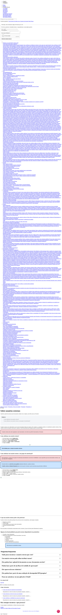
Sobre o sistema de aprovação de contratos (42, 267)
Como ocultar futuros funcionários (47, 273)
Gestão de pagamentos (7, 219)
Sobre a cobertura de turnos (32, 155)
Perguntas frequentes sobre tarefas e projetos (11, 178)
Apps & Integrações (7, 356)
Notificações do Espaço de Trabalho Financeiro (12, 384)
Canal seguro (5, 304)
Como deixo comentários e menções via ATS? (38, 252)
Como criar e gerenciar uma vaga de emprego (46, 253)
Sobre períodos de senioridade (8, 146)
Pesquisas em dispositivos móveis (24, 311)
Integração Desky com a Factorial (39, 363)
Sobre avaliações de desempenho (19, 297)
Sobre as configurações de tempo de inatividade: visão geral (14, 143)
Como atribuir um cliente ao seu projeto (10, 173)
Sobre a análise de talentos (30, 297)
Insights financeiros (6, 205)
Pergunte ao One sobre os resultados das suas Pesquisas (13, 93)
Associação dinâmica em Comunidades (15, 314)
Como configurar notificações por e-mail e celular (46, 58)
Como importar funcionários (40, 51)
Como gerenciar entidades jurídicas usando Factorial (13, 45)
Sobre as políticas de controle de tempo (49, 110)
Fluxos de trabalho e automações (9, 290)
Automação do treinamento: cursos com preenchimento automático (15, 335)
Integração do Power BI (50, 363)
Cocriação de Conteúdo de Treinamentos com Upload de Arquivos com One (17, 85)
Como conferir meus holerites (29, 230)
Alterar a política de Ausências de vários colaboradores (45, 149)
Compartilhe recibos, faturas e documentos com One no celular (15, 99)
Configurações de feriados (39, 121)
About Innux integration (20, 360)
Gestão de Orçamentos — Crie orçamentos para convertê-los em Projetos (17, 185)
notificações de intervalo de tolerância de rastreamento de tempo (15, 380)
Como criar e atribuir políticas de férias (33, 143)
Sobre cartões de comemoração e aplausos (22, 313)
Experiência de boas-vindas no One (9, 89)
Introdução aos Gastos (7, 212)
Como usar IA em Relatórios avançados (46, 234)
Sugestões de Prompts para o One (9, 90)
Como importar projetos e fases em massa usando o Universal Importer (16, 184)
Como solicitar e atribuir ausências (20, 133)
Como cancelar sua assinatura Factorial (10, 397)
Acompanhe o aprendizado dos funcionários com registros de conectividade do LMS (19, 340)
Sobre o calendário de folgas (8, 133)
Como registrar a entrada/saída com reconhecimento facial (48, 111)
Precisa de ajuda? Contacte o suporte (10, 401)
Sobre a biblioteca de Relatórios (22, 235)
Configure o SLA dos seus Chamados (10, 394)
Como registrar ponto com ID (13, 114)
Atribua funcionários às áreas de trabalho (45, 277)
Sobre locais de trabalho (13, 49)
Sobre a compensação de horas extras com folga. (31, 126)
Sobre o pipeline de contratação (52, 251)
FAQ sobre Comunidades (43, 313)
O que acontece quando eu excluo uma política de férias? (25, 145)
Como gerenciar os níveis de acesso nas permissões (12, 593)
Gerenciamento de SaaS (42, 368)
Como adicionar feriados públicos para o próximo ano (34, 147)
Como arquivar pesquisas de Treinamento (11, 355)
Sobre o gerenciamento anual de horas (31, 268)
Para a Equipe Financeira (40, 214)
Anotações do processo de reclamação (19, 305)
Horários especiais (35, 119)
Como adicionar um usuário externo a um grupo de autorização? (17, 421)
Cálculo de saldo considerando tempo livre (26, 125)
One (4, 71)
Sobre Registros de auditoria (46, 47)
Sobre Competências (19, 302)
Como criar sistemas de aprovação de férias (15, 136)
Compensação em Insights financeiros (10, 207)
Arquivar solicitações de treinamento (10, 352)
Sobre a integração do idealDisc (31, 360)
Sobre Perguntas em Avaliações (45, 296)
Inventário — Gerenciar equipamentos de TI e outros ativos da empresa (36, 374)
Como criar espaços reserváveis (29, 280)
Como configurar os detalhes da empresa (31, 45)
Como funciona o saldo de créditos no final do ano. (14, 148)
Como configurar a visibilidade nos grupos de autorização (14, 597)
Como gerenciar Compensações (14, 193)
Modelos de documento (7, 242)
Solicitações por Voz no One (8, 91)
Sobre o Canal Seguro (7, 305)
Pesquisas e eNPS (6, 307)
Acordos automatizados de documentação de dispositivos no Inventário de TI (22, 373)
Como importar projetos (7, 169)
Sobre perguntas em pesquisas (20, 309)
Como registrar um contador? (34, 195)
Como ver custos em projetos (8, 172)
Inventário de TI (6, 370)
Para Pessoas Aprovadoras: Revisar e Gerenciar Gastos (25, 214)
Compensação (5, 191)
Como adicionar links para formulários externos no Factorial (34, 70)
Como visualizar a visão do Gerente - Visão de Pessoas (13, 171)
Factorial (18, 608)
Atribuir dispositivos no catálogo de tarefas (31, 372)
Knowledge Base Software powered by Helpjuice (31, 611)
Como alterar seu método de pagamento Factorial (12, 398)
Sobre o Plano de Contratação (38, 263)
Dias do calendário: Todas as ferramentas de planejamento (29, 159)
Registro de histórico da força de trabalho (50, 206)
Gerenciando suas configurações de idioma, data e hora (29, 61)
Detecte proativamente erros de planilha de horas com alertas (19, 124)
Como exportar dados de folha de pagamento (29, 192)
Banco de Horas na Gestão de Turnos (18, 157)
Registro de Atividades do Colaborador (38, 63)
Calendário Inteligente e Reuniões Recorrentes (21, 317)
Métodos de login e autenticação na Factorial (22, 47)
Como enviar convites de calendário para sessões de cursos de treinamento (17, 342)
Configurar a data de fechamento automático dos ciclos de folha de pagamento (18, 197)
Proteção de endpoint (19, 369)
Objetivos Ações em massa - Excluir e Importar (33, 302)
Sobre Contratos (21, 267)
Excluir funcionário (52, 270)
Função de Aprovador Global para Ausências (24, 137)
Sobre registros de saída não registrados (46, 114)
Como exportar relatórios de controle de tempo (40, 113)
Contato (2, 607)
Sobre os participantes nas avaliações (32, 296)
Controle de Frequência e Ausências (10, 107)
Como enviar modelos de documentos (37, 243)
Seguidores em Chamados (8, 391)
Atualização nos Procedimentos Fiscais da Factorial (23, 118)
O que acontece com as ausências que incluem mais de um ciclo (49, 145)
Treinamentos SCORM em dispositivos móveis (12, 349)
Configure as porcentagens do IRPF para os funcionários (19, 54)
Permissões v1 (5, 289)
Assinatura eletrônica (7, 237)
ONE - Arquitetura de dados (8, 79)
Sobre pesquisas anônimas (48, 309)
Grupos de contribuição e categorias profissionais (41, 276)
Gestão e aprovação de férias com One (10, 76)
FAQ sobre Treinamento (7, 325)
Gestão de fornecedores (18, 219)
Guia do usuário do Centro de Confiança (10, 404)
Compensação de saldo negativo (47, 126)
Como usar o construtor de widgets (9, 235)
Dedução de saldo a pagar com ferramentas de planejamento (17, 160)
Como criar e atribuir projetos (8, 167)
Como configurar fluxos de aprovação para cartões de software (15, 217)
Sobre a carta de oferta (20, 254)
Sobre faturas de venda (7, 221)
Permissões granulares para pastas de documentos (25, 288)
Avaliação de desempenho (8, 295)
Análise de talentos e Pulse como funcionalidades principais (47, 297)
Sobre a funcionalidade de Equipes (15, 273)
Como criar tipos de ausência (46, 135)
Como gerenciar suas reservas (40, 280)
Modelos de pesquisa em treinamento (10, 333)
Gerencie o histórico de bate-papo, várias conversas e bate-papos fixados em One (18, 82)
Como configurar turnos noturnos (46, 119)
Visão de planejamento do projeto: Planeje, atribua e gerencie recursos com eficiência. (19, 175)
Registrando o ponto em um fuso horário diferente (30, 128)
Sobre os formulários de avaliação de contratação (43, 256)
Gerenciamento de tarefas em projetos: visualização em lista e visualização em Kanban (19, 174)
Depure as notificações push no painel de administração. (33, 53)
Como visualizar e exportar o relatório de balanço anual (44, 156)
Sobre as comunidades (34, 313)
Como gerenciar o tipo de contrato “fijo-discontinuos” (48, 268)
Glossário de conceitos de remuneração (51, 196)
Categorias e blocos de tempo (16, 126)
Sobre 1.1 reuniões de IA (7, 316)
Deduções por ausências (7, 158)
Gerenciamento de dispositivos (9, 369)
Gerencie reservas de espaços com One (10, 95)
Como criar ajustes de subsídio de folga (42, 134)
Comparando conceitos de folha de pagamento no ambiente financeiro (43, 209)
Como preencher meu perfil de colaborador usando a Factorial (25, 58)
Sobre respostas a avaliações (19, 296)
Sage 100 (54, 202)
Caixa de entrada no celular (24, 66)
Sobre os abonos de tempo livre (20, 135)
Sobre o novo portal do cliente (8, 399)
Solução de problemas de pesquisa (38, 311)
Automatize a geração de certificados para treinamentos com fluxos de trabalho (18, 330)
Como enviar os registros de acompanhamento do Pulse (50, 319)
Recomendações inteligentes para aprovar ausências (43, 137)
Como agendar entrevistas (22, 257)
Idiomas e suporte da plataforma (34, 69)
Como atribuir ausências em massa (9, 137)
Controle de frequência (7, 108)
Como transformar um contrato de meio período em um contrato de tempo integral (32, 270)
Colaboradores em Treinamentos (9, 351)
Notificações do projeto (7, 378)
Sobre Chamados (6, 388)
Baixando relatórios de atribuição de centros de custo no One (14, 87)
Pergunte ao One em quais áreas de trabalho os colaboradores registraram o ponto (18, 106)
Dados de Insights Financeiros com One (10, 84)
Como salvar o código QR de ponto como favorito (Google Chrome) (20, 121)
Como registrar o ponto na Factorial (24, 113)
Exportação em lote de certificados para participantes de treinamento (16, 339)
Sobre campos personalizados (50, 48)
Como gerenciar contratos (29, 267)
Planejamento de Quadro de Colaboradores (11, 222)
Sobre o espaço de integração (54, 255)
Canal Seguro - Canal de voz (42, 305)
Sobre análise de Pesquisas (24, 308)
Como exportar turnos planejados (36, 154)
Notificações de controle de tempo (16, 123)
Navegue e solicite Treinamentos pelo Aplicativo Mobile (13, 348)
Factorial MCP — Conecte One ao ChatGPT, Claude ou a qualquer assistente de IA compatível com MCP (23, 101)
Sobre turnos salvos (30, 156)
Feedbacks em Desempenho (23, 300)
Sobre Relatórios (57, 234)
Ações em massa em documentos (43, 231)
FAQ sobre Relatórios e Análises (53, 292)
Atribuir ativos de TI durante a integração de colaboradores (48, 373)
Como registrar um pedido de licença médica (14, 139)
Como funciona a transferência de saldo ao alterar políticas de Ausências (21, 149)
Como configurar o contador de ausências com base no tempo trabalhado (36, 144)
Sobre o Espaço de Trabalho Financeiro (10, 206)
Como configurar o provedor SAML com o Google (19, 46)
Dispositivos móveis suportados (55, 65)
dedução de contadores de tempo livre (10, 159)
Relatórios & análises (7, 233)
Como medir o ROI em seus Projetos (10, 181)
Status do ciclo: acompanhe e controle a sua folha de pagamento (21, 194)
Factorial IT (5, 367)
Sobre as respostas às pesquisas (9, 309)
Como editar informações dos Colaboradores (40, 52)
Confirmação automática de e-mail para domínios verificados (19, 63)
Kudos (4, 320)
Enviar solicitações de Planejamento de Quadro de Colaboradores (39, 223)
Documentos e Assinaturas (8, 228)
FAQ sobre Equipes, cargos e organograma (11, 276)
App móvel (5, 64)
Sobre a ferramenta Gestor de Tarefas (10, 283)
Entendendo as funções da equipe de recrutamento (51, 275)
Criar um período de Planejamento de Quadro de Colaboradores (15, 223)
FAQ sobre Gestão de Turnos (31, 157)
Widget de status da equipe (49, 121)
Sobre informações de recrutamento (18, 258)
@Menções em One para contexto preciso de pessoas (13, 81)
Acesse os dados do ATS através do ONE (24, 263)
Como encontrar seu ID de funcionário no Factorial (30, 122)
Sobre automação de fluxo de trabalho (10, 291)
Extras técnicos (15, 215)
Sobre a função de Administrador (9, 288)
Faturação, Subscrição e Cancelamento (10, 396)
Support (4, 6)
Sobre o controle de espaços (8, 280)
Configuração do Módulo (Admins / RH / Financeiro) (22, 212)
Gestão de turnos (6, 151)
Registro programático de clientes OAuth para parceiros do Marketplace (16, 357)
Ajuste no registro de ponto (43, 116)
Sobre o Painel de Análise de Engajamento (35, 309)
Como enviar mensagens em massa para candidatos (12, 261)
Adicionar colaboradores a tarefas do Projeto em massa (13, 188)
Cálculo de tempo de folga (20, 146)
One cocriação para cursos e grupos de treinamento (12, 88)
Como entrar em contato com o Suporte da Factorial (18, 21)
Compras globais (26, 369)
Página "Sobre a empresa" (44, 255)
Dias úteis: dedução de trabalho (35, 160)
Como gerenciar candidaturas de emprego (36, 260)
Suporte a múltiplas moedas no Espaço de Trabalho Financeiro (30, 206)
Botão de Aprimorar (7, 96)
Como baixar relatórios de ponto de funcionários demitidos (41, 127)
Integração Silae (6, 200)
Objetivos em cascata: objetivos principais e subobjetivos (28, 303)
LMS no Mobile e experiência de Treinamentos (12, 344)
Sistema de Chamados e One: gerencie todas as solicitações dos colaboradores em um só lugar (21, 86)
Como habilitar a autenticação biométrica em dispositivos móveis (18, 60)
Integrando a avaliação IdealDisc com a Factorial (26, 362)
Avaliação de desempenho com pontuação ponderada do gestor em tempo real (35, 299)
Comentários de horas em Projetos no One (11, 102)
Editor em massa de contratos (43, 269)
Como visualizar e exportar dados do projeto (11, 166)
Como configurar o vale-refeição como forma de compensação (45, 194)
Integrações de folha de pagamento (9, 199)
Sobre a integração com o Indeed (9, 360)
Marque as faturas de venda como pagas (19, 221)
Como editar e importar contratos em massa (15, 268)
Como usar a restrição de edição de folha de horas (35, 120)
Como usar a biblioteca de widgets (35, 235)
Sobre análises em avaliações (8, 296)
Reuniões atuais (33, 316)
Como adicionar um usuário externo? (11, 419)
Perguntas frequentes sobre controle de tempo (40, 124)
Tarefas (4, 282)
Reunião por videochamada (41, 316)
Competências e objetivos (8, 301)
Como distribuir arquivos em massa (17, 230)
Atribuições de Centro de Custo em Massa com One (13, 100)
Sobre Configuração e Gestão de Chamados (11, 387)
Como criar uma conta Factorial (45, 45)
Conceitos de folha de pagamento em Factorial (12, 192)
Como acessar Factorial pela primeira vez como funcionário (38, 62)
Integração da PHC (13, 200)
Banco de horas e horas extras (20, 120)
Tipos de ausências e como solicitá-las (31, 139)
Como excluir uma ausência (46, 138)
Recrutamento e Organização (8, 248)
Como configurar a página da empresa (37, 48)
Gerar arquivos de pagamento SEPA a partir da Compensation (32, 196)
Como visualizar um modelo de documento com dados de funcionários (16, 243)
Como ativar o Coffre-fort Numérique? (10, 247)
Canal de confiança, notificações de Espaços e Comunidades (14, 377)
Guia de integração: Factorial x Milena (24, 200)
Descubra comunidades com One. (9, 73)
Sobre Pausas (30, 21)
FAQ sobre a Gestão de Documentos (30, 231)
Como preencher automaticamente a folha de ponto (28, 114)
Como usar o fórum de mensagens (31, 253)
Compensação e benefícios (8, 190)
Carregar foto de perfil (23, 62)
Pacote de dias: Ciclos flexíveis (30, 148)
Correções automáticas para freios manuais (43, 125)
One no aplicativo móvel (7, 74)
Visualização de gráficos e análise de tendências (27, 207)
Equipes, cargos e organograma (9, 272)
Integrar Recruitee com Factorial (26, 363)
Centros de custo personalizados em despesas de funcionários (44, 208)
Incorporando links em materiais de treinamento (12, 331)
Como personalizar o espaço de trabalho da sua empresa (19, 48)
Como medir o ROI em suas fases (9, 183)
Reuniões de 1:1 (6, 315)
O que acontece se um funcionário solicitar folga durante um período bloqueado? (42, 133)
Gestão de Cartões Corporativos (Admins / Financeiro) (42, 212)
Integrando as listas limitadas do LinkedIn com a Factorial (47, 362)
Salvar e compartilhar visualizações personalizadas (39, 54)
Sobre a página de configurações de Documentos (44, 230)
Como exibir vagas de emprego (33, 255)
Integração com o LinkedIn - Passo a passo (48, 364)
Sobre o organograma (26, 273)
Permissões (5, 287)
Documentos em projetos (7, 176)
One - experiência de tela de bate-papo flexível (12, 78)
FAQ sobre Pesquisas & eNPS (12, 311)
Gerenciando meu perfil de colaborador (10, 57)
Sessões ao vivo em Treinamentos (9, 354)
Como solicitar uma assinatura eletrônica (41, 239)
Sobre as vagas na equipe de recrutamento (52, 260)
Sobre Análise (24, 236)
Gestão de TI (5, 366)
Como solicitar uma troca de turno (44, 155)
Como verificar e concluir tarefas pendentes (25, 283)
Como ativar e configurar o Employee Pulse (11, 319)
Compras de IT (16, 368)
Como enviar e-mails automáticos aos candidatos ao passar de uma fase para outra (40, 258)
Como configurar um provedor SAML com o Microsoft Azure (41, 46)
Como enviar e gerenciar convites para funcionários (50, 69)
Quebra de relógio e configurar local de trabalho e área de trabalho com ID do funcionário (40, 130)
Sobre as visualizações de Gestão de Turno (11, 152)
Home (4, 5)
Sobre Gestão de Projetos (8, 163)
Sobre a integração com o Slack (39, 361)
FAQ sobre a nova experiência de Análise (14, 236)
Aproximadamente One (7, 72)
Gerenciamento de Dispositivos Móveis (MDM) (29, 368)
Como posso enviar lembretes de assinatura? (45, 240)
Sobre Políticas (6, 389)
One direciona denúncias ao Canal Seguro (11, 104)
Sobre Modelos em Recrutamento (39, 251)
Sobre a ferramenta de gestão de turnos (26, 152)
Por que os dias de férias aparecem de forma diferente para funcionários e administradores (26, 140)
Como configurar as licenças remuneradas (49, 143)
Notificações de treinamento (8, 379)
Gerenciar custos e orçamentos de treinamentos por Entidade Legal (15, 350)
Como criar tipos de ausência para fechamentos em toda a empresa (46, 136)
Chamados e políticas (7, 386)
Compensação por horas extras (39, 118)
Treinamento (5, 323)
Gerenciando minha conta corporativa (10, 43)
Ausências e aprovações (7, 132)
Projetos (4, 162)
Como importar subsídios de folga (31, 146)
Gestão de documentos (7, 229)
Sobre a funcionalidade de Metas (9, 302)
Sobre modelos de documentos (18, 244)
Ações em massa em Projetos (8, 186)
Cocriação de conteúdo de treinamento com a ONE (12, 341)
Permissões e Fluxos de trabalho (9, 284)
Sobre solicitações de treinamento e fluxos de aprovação (13, 328)
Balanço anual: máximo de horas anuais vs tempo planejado (20, 119)
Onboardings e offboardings (53, 368)
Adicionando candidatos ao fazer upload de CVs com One (14, 94)
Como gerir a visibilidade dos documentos (15, 231)
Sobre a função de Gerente (35, 273)
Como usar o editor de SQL (33, 234)
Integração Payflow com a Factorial (9, 362)
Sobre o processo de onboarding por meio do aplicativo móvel (36, 65)
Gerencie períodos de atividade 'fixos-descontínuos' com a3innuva (40, 202)
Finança (4, 204)
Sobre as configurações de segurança (24, 50)
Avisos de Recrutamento (7, 381)
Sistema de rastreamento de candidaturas (10, 249)
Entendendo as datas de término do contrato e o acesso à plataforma (24, 269)
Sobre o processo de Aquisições (12, 218)
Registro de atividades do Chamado (9, 392)
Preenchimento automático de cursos (10, 336)
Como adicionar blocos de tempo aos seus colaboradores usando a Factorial (32, 115)
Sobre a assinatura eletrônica (28, 239)
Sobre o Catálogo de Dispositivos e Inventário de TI (13, 374)
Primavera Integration (36, 200)
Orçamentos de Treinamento (8, 343)
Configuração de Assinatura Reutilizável (38, 241)
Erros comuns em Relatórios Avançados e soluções (18, 234)
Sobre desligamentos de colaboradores (10, 267)
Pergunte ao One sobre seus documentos (10, 83)
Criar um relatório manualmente (34, 236)
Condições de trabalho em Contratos (31, 271)
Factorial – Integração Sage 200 (46, 200)
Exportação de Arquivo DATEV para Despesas (29, 203)
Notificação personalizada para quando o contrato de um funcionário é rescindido (31, 292)
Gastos (4, 211)
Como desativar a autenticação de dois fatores (26, 51)
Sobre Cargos (5, 273)
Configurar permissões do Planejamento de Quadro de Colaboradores (45, 224)
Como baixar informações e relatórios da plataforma (13, 70)
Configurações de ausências (8, 142)
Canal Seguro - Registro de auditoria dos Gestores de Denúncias (25, 306)
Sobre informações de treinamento (9, 324)
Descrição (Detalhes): (5, 32)
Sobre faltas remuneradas (29, 136)
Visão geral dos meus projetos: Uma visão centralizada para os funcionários (17, 170)
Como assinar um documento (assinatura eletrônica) (13, 239)
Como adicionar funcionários (23, 49)
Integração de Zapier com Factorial (51, 361)
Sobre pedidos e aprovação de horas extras (30, 109)
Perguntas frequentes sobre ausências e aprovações (31, 138)
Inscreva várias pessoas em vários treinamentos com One (14, 103)
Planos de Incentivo (36, 197)
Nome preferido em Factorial (13, 62)
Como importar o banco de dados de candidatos (12, 256)
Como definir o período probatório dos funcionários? (32, 275)
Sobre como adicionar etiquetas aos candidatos (33, 254)
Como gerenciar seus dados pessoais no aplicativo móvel (14, 65)
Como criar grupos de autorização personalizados (12, 589)
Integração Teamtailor (7, 363)
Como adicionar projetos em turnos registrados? (12, 164)
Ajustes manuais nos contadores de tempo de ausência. (13, 147)
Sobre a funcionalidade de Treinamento (10, 326)
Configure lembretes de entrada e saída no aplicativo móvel (34, 123)
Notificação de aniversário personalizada (10, 285)
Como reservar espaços (18, 280)
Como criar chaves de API (36, 47)
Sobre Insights (5, 234)
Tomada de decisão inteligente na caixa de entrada (22, 52)
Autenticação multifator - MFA (11, 51)
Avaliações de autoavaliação (34, 300)
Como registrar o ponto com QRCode (51, 112)
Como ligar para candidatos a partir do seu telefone (25, 259)
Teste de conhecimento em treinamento (10, 332)
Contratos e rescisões (7, 266)
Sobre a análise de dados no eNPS (47, 308)
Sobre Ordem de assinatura (25, 241)
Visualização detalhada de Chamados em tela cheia (12, 390)
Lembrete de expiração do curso (9, 329)
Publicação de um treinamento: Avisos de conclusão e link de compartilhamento (18, 345)
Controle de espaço (6, 279)
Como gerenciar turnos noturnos (23, 154)
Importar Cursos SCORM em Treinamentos (11, 347)
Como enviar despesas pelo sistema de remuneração (30, 193)
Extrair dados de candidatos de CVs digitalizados (16, 264)
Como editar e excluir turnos (50, 152)
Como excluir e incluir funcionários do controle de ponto (31, 110)
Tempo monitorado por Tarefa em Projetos (11, 187)
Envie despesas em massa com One (9, 97)
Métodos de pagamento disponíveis (9, 400)
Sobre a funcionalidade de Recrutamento (25, 251)
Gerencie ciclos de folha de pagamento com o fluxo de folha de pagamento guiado (23, 198)
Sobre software (30, 217)
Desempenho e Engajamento (8, 294)
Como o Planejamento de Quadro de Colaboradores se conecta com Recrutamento (35, 225)
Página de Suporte (3, 406)
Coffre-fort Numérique (7, 246)
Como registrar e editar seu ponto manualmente (34, 112)
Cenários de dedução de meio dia (47, 160)
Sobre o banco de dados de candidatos (10, 251)
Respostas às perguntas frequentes (9, 67)
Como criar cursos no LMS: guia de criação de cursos (13, 337)
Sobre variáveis (27, 244)
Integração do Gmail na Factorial (12, 361)
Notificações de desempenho (8, 385)
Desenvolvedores (33, 369)
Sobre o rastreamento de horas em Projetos (11, 168)
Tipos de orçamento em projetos (9, 182)
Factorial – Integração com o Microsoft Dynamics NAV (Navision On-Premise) (25, 364)
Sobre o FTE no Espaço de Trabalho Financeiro (21, 209)
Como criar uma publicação (8, 313)
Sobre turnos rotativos (22, 155)
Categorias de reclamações (31, 305)
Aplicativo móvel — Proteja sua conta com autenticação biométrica (42, 66)
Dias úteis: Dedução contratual (46, 159)
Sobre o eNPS (56, 308)
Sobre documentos (6, 230)
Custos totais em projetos (7, 180)
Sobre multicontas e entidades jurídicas (38, 50)
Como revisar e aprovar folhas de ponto (46, 109)
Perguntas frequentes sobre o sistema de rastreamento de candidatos (35, 261)
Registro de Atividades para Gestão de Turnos (46, 157)
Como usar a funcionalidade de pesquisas (11, 308)
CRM (4, 220)
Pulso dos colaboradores (7, 318)
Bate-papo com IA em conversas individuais (21, 316)
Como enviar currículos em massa (41, 259)
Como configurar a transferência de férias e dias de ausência (49, 146)
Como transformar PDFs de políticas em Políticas (22, 232)
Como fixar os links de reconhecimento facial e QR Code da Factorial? (24, 116)
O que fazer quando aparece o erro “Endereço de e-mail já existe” (15, 69)
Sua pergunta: (4, 30)
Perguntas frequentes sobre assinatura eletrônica (28, 240)
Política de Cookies (4, 608)
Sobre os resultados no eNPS (34, 308)
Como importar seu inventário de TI (16, 372)
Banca (13, 219)
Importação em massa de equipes (26, 276)
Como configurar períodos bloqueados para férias (25, 134)
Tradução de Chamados (7, 393)
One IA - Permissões (7, 77)
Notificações (5, 376)
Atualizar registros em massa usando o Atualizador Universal (31, 278)
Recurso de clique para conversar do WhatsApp (17, 255)
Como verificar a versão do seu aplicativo (11, 66)
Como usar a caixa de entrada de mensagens (16, 253)
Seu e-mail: (3, 29)
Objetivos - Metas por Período (11, 303)
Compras (4, 216)
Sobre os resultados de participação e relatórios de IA (30, 319)
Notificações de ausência (7, 382)
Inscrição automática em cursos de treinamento (12, 353)
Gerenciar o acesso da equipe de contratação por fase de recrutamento (39, 264)
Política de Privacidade (12, 608)
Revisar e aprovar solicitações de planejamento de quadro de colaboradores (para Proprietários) (31, 224)
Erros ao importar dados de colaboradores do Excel (39, 49)
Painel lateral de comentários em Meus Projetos (12, 179)
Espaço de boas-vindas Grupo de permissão (43, 288)
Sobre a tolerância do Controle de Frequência (27, 111)
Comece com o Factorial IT (8, 368)
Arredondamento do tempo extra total (47, 128)
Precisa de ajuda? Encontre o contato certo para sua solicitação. (15, 403)
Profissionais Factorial (45, 195)
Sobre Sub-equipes (46, 278)
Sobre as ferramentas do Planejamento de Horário (16, 156)
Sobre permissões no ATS (24, 252)
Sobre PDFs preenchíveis (35, 244)
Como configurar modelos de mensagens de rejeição (38, 257)
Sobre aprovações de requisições (27, 256)
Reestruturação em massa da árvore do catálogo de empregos (25, 277)
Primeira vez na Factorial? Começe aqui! (10, 42)
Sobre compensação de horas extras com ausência (12, 109)
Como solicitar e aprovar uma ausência (33, 135)
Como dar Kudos (6, 321)
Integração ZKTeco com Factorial (43, 360)
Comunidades (5, 312)
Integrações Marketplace (7, 358)
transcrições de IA (50, 316)
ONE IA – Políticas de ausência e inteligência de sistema (13, 75)
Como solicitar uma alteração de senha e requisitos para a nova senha (44, 60)
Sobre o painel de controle (8, 58)
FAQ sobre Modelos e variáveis (46, 244)
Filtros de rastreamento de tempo (23, 127)
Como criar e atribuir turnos (39, 152)
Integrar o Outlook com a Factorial (25, 361)
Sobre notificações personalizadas (38, 291)
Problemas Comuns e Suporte (51, 214)
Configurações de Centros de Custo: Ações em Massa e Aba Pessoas (20, 208)
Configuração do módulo (28, 219)
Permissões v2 (11, 289)
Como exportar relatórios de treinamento (10, 327)
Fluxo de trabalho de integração (51, 291)
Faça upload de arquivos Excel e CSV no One (12, 98)
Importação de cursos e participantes (10, 338)
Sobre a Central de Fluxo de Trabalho (25, 291)
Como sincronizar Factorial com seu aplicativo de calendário (36, 59)
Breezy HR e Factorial (15, 363)
